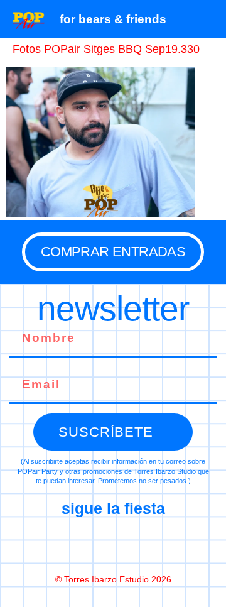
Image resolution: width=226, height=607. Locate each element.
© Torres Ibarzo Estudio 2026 (113, 579)
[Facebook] (60, 544)
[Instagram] (113, 544)
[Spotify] (165, 544)
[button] (210, 19)
